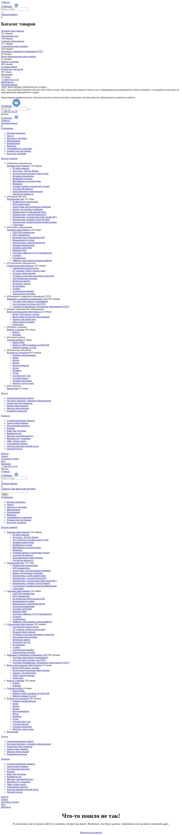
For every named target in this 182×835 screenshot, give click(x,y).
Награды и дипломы (17, 138)
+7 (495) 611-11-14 (10, 79)
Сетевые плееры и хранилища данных (31, 186)
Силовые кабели (15, 340)
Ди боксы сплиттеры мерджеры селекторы (33, 276)
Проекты (5, 416)
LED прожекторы (21, 204)
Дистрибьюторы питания (25, 278)
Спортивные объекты (17, 443)
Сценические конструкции (26, 268)
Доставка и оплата (10, 458)
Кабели (16, 332)
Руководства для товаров (19, 151)
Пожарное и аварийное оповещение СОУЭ (28, 299)
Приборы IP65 (19, 250)
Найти (4, 494)
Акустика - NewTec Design (25, 171)
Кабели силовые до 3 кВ (24, 347)
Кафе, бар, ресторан (16, 431)
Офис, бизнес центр (16, 441)
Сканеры (17, 255)
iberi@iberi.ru (7, 82)
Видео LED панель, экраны (26, 314)
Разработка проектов (17, 411)
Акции (4, 456)
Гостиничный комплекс (18, 425)
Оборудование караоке (24, 322)
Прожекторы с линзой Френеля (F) (29, 214)
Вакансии (11, 146)
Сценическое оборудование (20, 265)
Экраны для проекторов (24, 319)
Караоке (11, 428)
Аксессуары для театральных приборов (32, 207)
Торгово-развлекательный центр (22, 446)
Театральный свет (15, 199)
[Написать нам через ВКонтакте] (16, 6)
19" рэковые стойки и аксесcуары (29, 271)
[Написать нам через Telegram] (8, 6)
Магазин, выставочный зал (20, 436)
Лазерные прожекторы (24, 245)
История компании (16, 133)
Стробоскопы (19, 258)
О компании (7, 128)
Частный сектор (14, 448)
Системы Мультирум (23, 189)
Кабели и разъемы (15, 329)
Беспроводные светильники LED (29, 237)
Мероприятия (13, 141)
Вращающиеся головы (23, 240)
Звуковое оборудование (18, 166)
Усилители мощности (23, 194)
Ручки (15, 373)
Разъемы (17, 334)
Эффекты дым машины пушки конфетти (32, 260)
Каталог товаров (9, 158)
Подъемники (19, 286)
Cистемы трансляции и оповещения (30, 301)
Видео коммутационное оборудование (31, 317)
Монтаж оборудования (18, 408)
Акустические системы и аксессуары (30, 173)
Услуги (4, 393)
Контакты (6, 464)
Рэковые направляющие (24, 355)
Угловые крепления (22, 381)
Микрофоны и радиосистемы (27, 181)
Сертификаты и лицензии (19, 148)
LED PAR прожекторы (24, 232)
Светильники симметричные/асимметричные (35, 222)
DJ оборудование (21, 168)
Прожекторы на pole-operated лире (29, 212)
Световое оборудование (18, 230)
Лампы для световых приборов (28, 209)
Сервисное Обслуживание (20, 403)
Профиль (17, 370)
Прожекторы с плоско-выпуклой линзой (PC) (35, 217)
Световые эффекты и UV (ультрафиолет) (32, 253)
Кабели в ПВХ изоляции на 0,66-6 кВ (31, 345)
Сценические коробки (23, 291)
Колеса (16, 360)
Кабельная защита (21, 281)
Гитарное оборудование (24, 273)
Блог (3, 461)
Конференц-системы (22, 178)
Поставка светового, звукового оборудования (29, 400)
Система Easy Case (22, 375)
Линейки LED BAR (22, 247)
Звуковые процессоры (23, 176)
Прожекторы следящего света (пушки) (31, 219)
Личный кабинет (9, 14)
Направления (13, 143)
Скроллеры (18, 224)
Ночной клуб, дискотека (18, 438)
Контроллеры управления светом (29, 242)
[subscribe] (29, 109)
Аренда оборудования (17, 423)
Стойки (16, 288)
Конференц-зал (14, 433)
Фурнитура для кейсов (18, 352)
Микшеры (17, 184)
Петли (16, 368)
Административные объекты (21, 420)
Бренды (5, 453)
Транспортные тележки (24, 294)
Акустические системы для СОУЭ (29, 304)
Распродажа (12, 388)
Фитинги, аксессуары (23, 383)
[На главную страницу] (5, 2)
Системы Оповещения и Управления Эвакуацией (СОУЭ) (41, 306)
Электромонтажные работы (20, 398)
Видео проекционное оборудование (24, 311)
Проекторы (18, 324)
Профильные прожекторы (25, 201)
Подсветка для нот (22, 283)
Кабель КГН (18, 342)
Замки (15, 358)
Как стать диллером (16, 153)
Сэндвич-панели (21, 378)
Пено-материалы (21, 365)
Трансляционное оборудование (28, 191)
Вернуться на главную (91, 832)
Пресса (10, 135)
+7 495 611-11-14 (9, 111)
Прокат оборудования (17, 406)
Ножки (16, 363)
